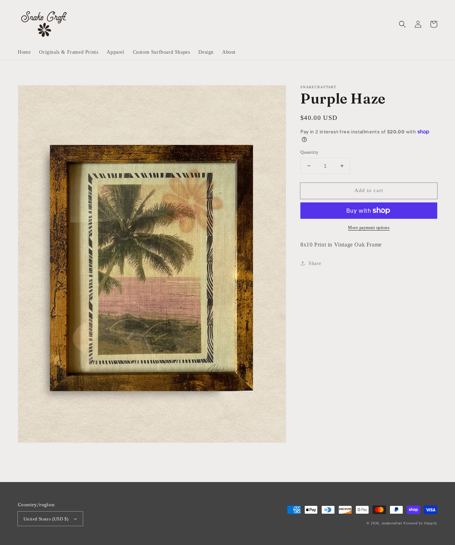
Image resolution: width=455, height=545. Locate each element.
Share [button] (315, 263)
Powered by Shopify (420, 523)
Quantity (309, 152)
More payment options (369, 227)
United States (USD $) (45, 519)
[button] (402, 24)
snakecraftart (392, 523)
